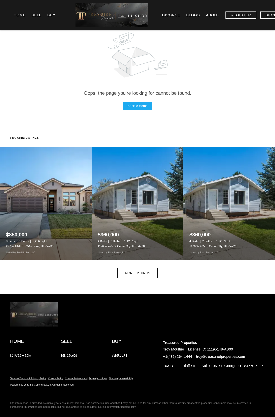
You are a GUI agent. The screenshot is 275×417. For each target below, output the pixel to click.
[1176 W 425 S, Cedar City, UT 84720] (137, 203)
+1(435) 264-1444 (177, 357)
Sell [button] (36, 15)
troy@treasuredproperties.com (220, 357)
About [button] (213, 15)
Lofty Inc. (28, 384)
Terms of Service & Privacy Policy (28, 378)
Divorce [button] (171, 15)
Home (19, 15)
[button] (35, 341)
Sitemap (113, 378)
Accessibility (126, 378)
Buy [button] (51, 15)
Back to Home (137, 106)
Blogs (193, 15)
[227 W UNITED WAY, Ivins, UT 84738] (46, 203)
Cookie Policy (55, 378)
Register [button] (241, 15)
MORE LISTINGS (137, 273)
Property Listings (98, 378)
